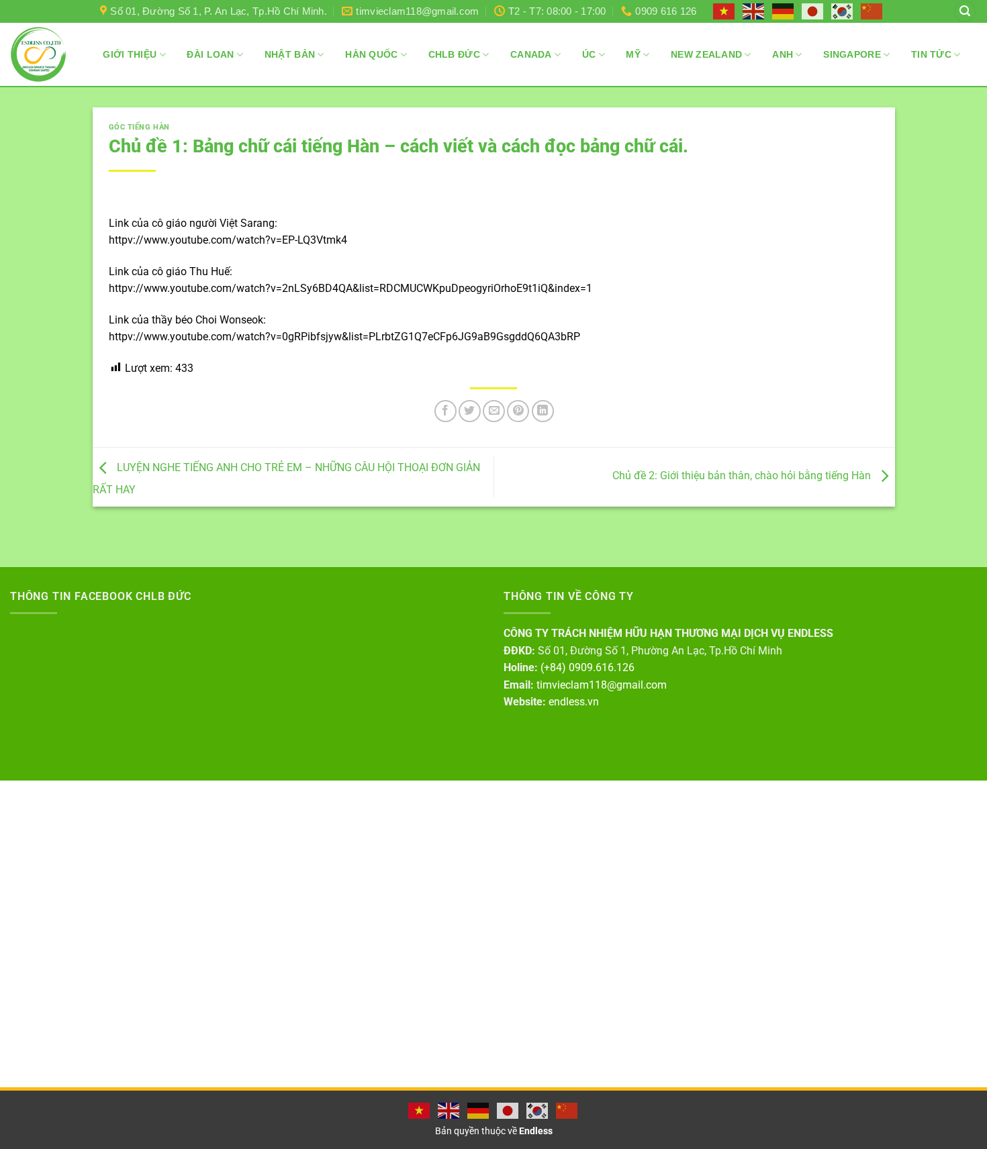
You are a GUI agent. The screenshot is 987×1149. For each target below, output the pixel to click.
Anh (782, 54)
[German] (783, 10)
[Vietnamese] (724, 10)
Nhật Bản (290, 54)
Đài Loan (210, 54)
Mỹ (633, 54)
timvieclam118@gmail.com (601, 685)
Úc (589, 54)
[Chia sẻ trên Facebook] (445, 411)
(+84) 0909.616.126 (587, 667)
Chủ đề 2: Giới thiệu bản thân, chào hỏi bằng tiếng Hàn (743, 476)
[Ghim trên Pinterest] (518, 411)
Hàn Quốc (371, 54)
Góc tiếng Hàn (139, 127)
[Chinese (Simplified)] (872, 10)
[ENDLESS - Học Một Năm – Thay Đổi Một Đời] (38, 54)
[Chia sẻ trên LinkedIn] (543, 411)
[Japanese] (813, 10)
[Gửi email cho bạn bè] (494, 411)
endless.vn (574, 701)
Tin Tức (931, 54)
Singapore (852, 54)
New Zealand (706, 54)
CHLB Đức (454, 54)
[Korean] (842, 10)
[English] (754, 10)
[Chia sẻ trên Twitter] (470, 411)
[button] (965, 12)
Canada (531, 54)
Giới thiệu (129, 54)
